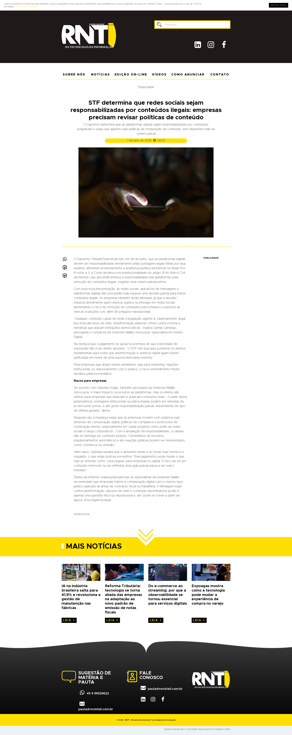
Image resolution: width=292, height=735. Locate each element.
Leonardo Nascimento (199, 729)
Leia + (69, 620)
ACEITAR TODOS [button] (278, 5)
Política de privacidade (26, 6)
